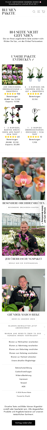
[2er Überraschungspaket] (23, 234)
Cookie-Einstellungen (23, 371)
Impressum (23, 379)
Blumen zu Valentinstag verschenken (23, 345)
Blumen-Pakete (9, 11)
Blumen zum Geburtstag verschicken (23, 349)
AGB (23, 386)
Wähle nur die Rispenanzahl (23, 263)
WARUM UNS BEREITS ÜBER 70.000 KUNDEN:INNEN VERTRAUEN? (23, 334)
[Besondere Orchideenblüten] (23, 178)
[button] (10, 93)
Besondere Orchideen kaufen (23, 207)
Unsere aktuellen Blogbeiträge (23, 360)
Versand (23, 383)
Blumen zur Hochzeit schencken (23, 357)
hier (15, 41)
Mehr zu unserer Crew (23, 319)
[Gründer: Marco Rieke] (23, 290)
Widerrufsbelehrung (23, 375)
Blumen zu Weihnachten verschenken (23, 342)
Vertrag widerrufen (23, 422)
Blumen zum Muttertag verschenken (23, 353)
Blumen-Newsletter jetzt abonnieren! (23, 327)
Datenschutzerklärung (23, 368)
